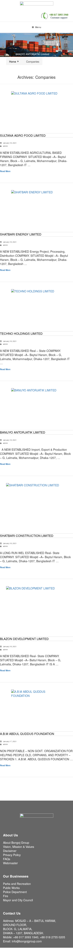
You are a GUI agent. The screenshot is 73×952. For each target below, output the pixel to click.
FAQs (6, 859)
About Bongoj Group (16, 842)
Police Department (15, 892)
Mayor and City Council (18, 900)
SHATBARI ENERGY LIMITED (20, 234)
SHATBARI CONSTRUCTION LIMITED (26, 535)
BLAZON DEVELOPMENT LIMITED (24, 639)
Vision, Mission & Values (18, 847)
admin (5, 146)
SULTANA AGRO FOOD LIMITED (23, 135)
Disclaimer (9, 851)
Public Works (11, 888)
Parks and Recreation (17, 884)
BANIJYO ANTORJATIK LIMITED (22, 432)
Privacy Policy (12, 855)
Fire (5, 896)
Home (12, 61)
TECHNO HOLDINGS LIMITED (21, 333)
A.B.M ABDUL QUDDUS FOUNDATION (27, 733)
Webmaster (10, 863)
